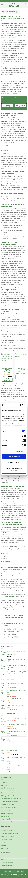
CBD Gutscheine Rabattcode (9, 833)
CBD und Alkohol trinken (8, 804)
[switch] (24, 436)
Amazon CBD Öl (5, 819)
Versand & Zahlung (6, 839)
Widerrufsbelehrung (7, 863)
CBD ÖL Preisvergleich (7, 788)
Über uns (3, 842)
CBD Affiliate (4, 848)
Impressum (4, 857)
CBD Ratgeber (5, 816)
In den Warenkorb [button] (21, 377)
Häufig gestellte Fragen (8, 836)
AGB (2, 860)
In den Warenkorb (7, 379)
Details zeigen (19, 451)
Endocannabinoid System (8, 807)
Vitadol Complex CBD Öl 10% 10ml (21, 369)
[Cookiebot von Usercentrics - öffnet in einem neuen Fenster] (20, 405)
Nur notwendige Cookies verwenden (14, 470)
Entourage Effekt (6, 810)
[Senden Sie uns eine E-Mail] (13, 1)
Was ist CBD (11, 118)
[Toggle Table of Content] (17, 12)
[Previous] (2, 103)
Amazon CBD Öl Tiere (7, 822)
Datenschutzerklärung (7, 866)
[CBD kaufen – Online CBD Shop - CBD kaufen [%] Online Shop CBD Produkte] (14, 5)
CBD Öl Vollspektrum (16, 42)
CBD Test (4, 785)
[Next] (26, 103)
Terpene (5, 314)
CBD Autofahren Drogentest (9, 801)
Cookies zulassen (14, 456)
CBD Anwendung (7, 78)
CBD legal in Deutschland (8, 796)
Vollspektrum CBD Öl (7, 813)
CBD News (4, 782)
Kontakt (3, 845)
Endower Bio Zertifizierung (8, 831)
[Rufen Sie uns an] (14, 1)
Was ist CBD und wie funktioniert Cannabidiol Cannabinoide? (10, 792)
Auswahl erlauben (14, 462)
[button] (2, 5)
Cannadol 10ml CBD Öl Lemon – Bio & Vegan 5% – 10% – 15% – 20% (7, 370)
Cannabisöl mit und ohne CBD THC (11, 799)
